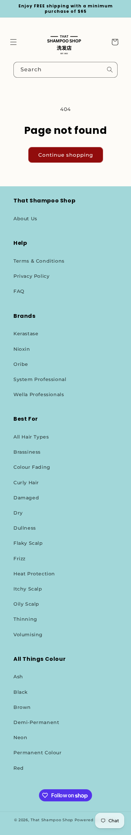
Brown (22, 707)
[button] (13, 42)
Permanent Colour (37, 753)
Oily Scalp (26, 604)
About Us (25, 219)
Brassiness (27, 452)
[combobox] (65, 69)
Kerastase (25, 334)
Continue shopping (65, 155)
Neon (20, 737)
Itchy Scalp (27, 589)
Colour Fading (31, 467)
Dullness (24, 528)
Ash (18, 677)
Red (18, 768)
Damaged (26, 498)
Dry (18, 513)
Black (20, 692)
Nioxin (21, 349)
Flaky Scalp (28, 543)
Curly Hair (26, 483)
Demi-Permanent (36, 722)
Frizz (19, 559)
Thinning (25, 619)
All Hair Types (31, 437)
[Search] (109, 69)
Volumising (28, 635)
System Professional (39, 379)
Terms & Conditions (38, 261)
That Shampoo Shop (52, 820)
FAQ (19, 291)
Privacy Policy (31, 276)
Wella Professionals (38, 394)
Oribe (20, 364)
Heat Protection (34, 574)
